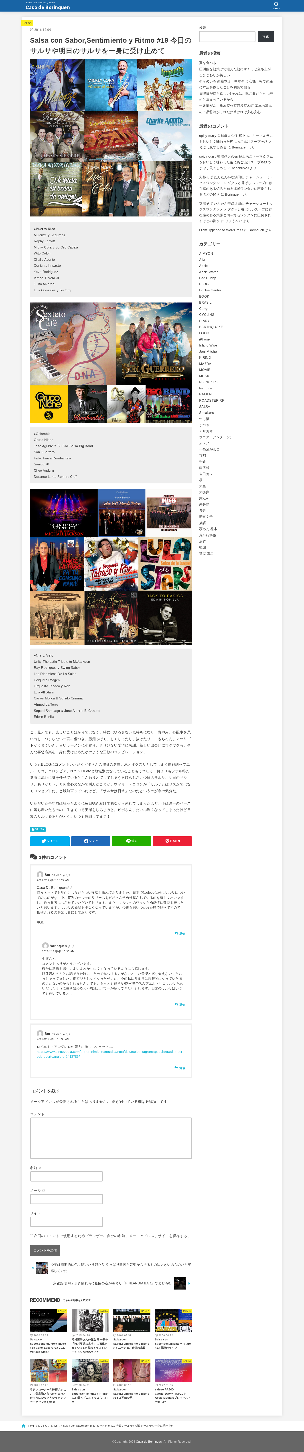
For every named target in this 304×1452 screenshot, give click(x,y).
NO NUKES (208, 382)
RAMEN (205, 394)
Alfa (202, 259)
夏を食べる (207, 63)
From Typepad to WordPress (221, 230)
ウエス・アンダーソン (216, 437)
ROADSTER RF (211, 400)
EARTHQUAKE (211, 327)
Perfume (205, 388)
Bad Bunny (207, 278)
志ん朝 (204, 498)
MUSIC (205, 376)
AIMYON (206, 253)
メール (38, 1190)
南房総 (204, 468)
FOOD (204, 333)
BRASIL (205, 302)
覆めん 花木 (208, 529)
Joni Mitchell (208, 351)
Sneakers (206, 413)
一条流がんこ (209, 449)
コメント (39, 1114)
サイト (35, 1213)
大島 (202, 486)
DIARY (204, 321)
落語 (202, 523)
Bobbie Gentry (210, 290)
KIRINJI (205, 357)
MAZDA (205, 364)
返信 (182, 933)
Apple (203, 266)
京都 (202, 455)
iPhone (204, 339)
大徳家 (204, 492)
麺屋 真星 (206, 553)
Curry (203, 308)
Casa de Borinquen (48, 7)
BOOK (204, 296)
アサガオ (206, 431)
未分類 (204, 504)
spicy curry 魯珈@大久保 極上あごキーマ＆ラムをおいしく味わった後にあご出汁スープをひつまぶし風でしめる (236, 141)
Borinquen (232, 194)
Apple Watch (208, 272)
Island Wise (208, 345)
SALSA (27, 23)
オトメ (204, 443)
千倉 (202, 461)
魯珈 (202, 547)
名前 (36, 1168)
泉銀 (202, 511)
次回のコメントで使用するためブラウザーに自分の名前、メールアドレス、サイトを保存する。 (112, 1236)
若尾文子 (206, 517)
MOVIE (205, 370)
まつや (204, 425)
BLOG (204, 284)
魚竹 (202, 541)
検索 (202, 28)
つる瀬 (204, 419)
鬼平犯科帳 (207, 535)
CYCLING (207, 314)
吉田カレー (207, 474)
